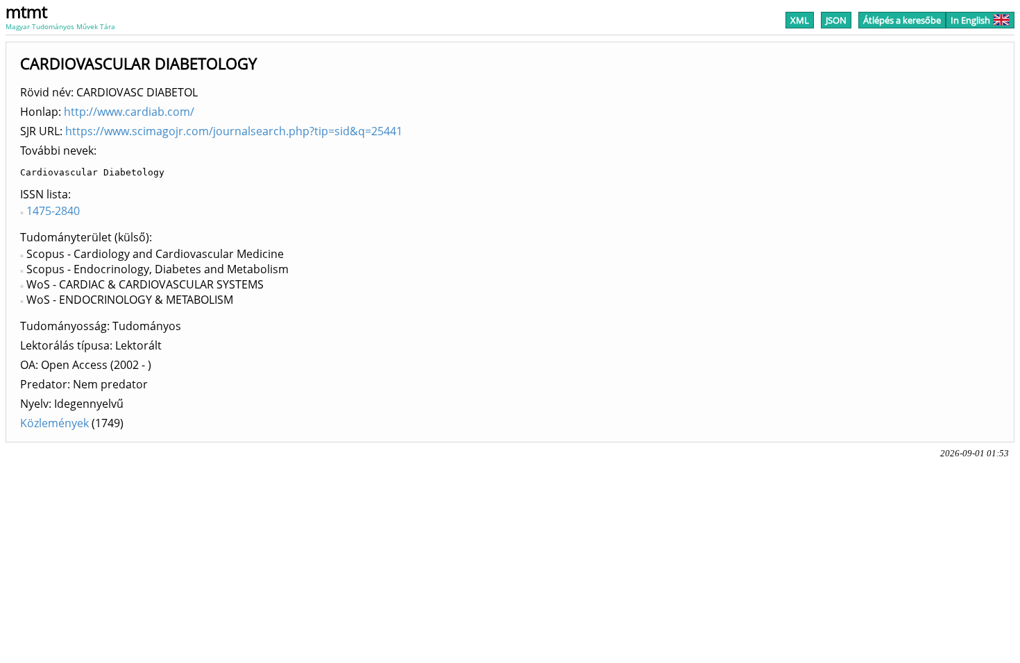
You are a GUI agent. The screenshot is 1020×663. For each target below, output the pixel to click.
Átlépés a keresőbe (902, 20)
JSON (836, 20)
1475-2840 (53, 210)
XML (799, 20)
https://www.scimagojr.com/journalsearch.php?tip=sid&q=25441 (233, 131)
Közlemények (54, 423)
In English (970, 20)
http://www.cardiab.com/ (129, 111)
